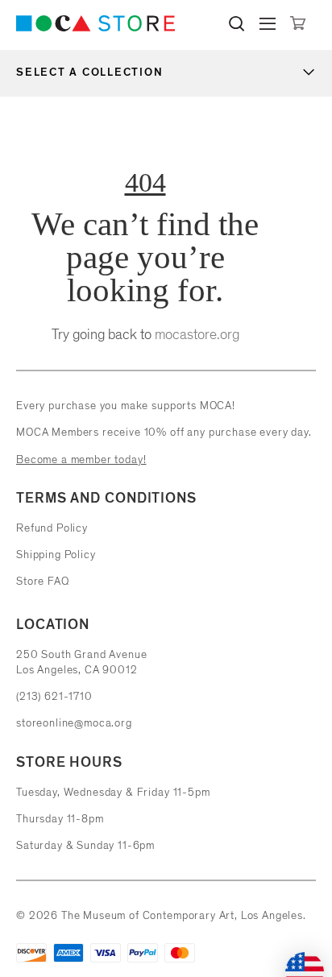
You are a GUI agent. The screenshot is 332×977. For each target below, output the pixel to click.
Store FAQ (42, 581)
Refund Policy (52, 528)
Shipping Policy (56, 554)
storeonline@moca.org (74, 723)
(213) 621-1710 (54, 696)
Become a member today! (81, 459)
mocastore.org (197, 334)
